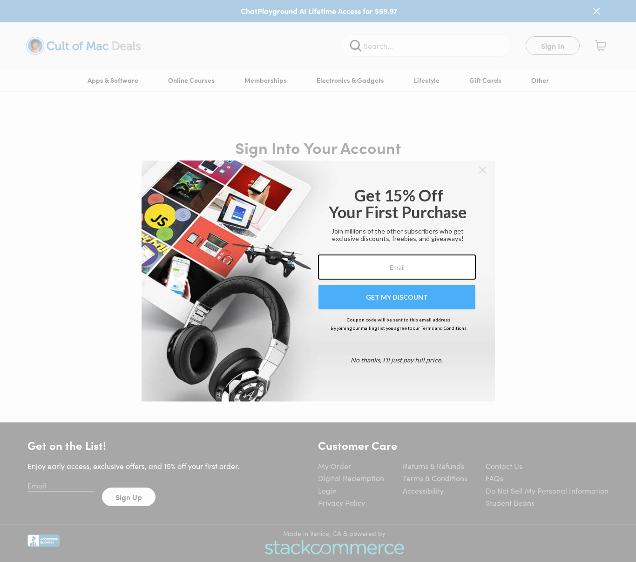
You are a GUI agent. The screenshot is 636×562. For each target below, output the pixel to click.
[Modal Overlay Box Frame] (318, 281)
